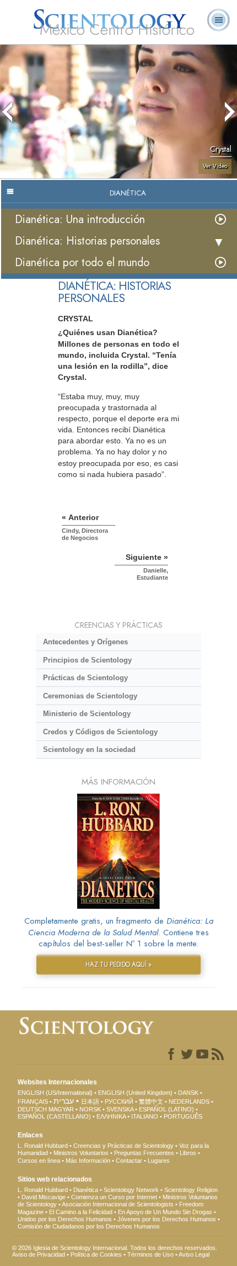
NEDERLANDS (189, 1101)
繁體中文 (151, 1101)
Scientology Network (131, 1189)
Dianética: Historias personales (87, 241)
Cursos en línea (39, 1160)
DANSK (188, 1092)
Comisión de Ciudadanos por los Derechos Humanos (89, 1226)
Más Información (88, 1160)
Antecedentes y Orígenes (85, 642)
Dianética (85, 1189)
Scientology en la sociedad (89, 749)
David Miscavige (43, 1197)
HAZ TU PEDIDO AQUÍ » (118, 964)
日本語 (90, 1101)
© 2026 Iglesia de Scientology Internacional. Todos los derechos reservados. (114, 1247)
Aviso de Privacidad (38, 1254)
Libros (188, 1153)
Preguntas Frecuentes (144, 1153)
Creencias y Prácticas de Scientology (123, 1145)
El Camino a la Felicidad (80, 1212)
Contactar (129, 1160)
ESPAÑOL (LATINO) (166, 1109)
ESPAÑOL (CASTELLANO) (54, 1116)
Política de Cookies (96, 1254)
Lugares (159, 1160)
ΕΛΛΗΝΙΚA (111, 1116)
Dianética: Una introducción (80, 219)
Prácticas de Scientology (85, 678)
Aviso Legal (194, 1254)
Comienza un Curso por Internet (114, 1197)
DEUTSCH (32, 1109)
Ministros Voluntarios (81, 1153)
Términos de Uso (150, 1254)
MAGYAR (61, 1109)
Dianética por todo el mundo (82, 263)
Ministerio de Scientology (87, 713)
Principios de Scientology (87, 660)
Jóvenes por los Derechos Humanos (166, 1219)
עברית (63, 1101)
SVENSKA (119, 1109)
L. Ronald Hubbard (43, 1145)
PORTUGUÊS (183, 1116)
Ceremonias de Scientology (90, 696)
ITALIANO (144, 1116)
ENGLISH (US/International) (55, 1092)
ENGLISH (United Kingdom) (135, 1092)
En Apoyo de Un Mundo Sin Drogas (165, 1212)
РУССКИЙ (119, 1101)
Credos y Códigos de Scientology (100, 732)
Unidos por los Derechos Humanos (65, 1219)
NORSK (90, 1109)
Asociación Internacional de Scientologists (118, 1204)
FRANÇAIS (33, 1101)
